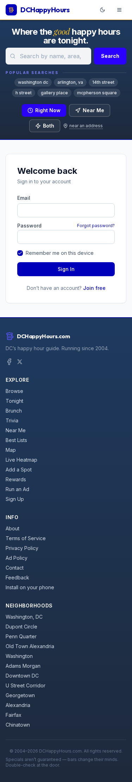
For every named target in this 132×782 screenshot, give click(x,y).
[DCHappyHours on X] (20, 362)
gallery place (54, 92)
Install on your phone (30, 587)
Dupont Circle (21, 627)
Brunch (14, 411)
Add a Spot (19, 469)
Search (110, 56)
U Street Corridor (25, 685)
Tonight (14, 401)
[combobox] (48, 56)
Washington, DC (24, 617)
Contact (15, 568)
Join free (94, 288)
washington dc (33, 82)
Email (23, 198)
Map (11, 450)
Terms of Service (26, 538)
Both (48, 126)
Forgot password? (96, 225)
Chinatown (18, 725)
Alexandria (18, 705)
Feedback (17, 577)
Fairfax (13, 715)
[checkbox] (20, 253)
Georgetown (20, 695)
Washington (19, 656)
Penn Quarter (21, 636)
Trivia (12, 420)
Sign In (66, 269)
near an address (86, 125)
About (12, 528)
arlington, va (70, 82)
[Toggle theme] (102, 10)
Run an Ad (17, 489)
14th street (103, 82)
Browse (14, 391)
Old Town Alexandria (30, 646)
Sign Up (15, 499)
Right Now (48, 110)
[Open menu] (119, 10)
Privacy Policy (22, 548)
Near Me (93, 110)
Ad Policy (16, 558)
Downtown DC (22, 676)
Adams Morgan (23, 666)
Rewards (16, 479)
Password (29, 225)
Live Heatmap (21, 460)
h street (23, 92)
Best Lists (16, 440)
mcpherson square (97, 92)
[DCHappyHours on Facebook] (9, 361)
